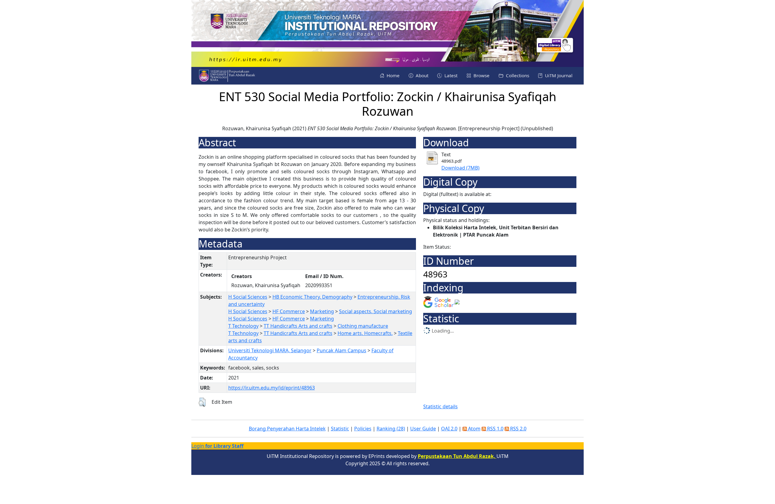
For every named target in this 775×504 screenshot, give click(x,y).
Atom (473, 428)
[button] (202, 402)
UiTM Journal (558, 75)
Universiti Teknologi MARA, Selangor (270, 350)
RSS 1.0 (494, 428)
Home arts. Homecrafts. (365, 333)
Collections (517, 75)
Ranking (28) (391, 428)
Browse (481, 75)
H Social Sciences (247, 296)
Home (392, 75)
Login (217, 446)
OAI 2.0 (449, 428)
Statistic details (440, 406)
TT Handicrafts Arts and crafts (298, 326)
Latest (450, 75)
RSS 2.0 (517, 428)
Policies (362, 428)
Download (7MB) (460, 167)
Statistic (340, 428)
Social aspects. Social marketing (375, 311)
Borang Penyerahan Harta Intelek (287, 428)
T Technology (243, 326)
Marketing (322, 311)
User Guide (423, 428)
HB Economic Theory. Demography (312, 296)
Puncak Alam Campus (341, 350)
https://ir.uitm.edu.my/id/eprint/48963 (271, 387)
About (421, 75)
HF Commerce (288, 311)
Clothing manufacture (363, 326)
